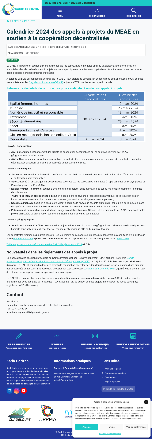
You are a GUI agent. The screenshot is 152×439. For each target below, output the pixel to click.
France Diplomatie (23, 238)
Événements (111, 377)
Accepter (87, 427)
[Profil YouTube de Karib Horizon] (24, 391)
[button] (146, 401)
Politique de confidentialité (110, 434)
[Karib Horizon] (21, 9)
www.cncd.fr (123, 238)
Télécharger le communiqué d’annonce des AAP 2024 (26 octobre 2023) (45, 244)
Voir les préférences (136, 427)
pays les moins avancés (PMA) (100, 268)
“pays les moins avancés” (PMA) (46, 82)
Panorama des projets (115, 373)
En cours (12, 60)
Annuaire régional (113, 369)
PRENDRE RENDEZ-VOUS (118, 389)
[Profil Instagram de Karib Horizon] (17, 391)
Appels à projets (23, 21)
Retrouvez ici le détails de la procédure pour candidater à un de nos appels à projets (65, 88)
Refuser (111, 427)
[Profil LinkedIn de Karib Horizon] (9, 391)
